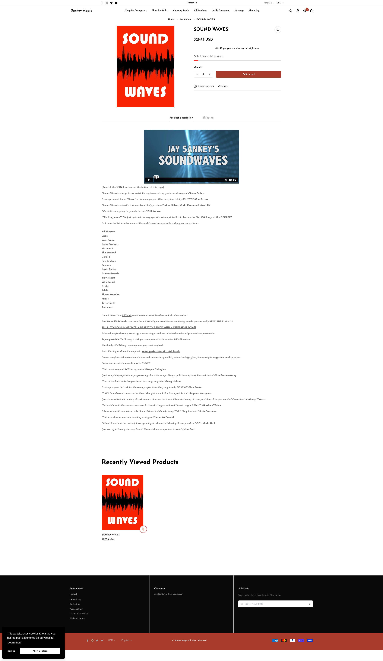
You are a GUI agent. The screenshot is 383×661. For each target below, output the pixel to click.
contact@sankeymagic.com (168, 594)
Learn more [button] (15, 642)
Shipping (239, 10)
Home (171, 19)
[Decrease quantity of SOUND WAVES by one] (197, 74)
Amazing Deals (181, 10)
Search (73, 594)
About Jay (254, 10)
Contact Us (191, 3)
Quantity (198, 67)
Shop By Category (135, 10)
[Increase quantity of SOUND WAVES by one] (209, 74)
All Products (200, 10)
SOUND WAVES (111, 535)
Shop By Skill (159, 10)
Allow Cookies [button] (40, 651)
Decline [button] (11, 651)
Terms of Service (79, 614)
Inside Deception (221, 10)
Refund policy (77, 618)
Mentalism (185, 19)
